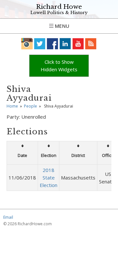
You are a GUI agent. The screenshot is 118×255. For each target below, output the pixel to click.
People (30, 106)
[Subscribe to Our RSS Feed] (91, 43)
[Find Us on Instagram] (27, 43)
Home (12, 106)
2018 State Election (48, 177)
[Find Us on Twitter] (40, 43)
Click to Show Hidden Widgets (59, 66)
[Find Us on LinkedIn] (65, 43)
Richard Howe (59, 6)
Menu (61, 26)
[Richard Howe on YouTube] (78, 43)
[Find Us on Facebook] (52, 43)
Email (8, 217)
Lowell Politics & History (59, 12)
